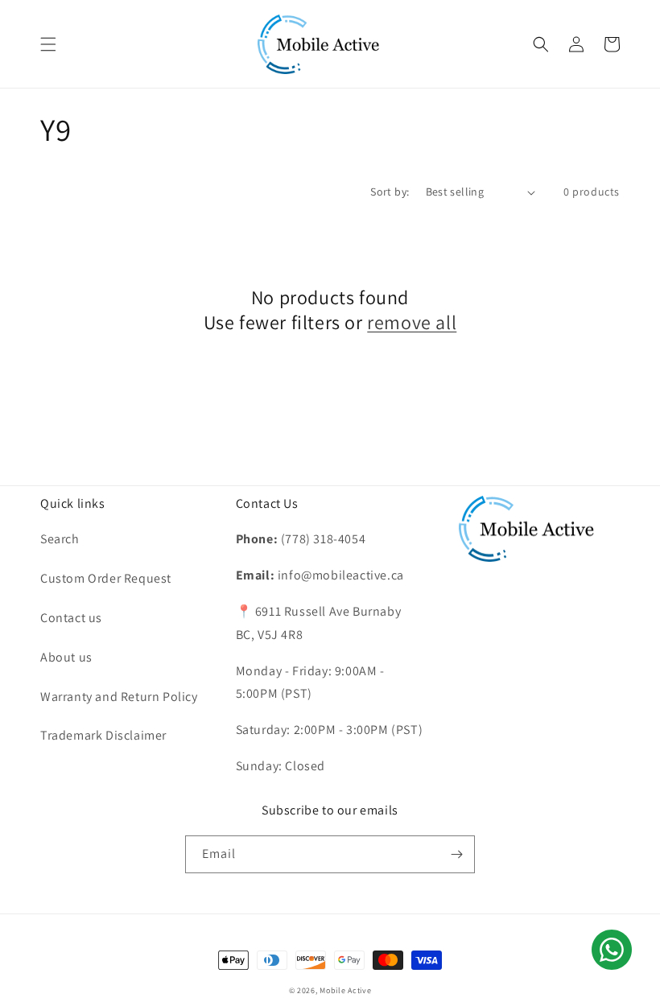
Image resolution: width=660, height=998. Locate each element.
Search (60, 538)
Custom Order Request (105, 578)
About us (66, 657)
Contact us (71, 617)
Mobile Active (345, 990)
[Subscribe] (456, 854)
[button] (48, 44)
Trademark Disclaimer (103, 735)
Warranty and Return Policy (119, 696)
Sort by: (389, 191)
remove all (411, 322)
